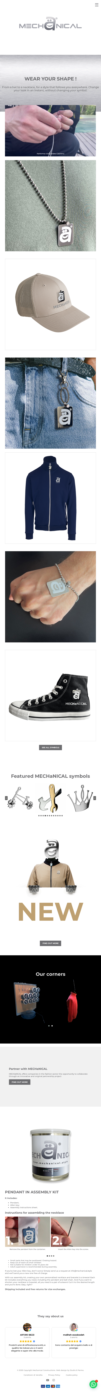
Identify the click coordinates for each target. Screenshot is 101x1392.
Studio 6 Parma (77, 1370)
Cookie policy (71, 1375)
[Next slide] (94, 798)
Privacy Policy (54, 1375)
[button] (93, 1384)
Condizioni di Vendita (33, 1375)
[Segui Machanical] (47, 1380)
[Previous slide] (6, 798)
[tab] (39, 815)
